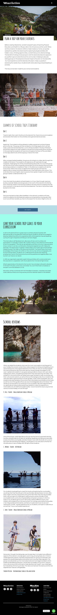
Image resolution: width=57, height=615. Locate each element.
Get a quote (28, 209)
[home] (11, 2)
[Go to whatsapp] (53, 611)
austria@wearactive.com (48, 597)
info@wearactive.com (21, 592)
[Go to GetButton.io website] (53, 613)
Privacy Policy (19, 594)
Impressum (45, 600)
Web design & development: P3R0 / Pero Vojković (28, 607)
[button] (52, 3)
